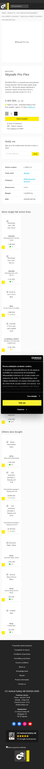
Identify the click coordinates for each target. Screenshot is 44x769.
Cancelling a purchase (22, 658)
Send (35, 154)
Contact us (22, 684)
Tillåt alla (22, 403)
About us (22, 667)
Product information (22, 680)
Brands (22, 675)
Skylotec (9, 71)
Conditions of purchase (22, 654)
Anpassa (20, 409)
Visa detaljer (32, 396)
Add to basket (22, 119)
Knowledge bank (22, 671)
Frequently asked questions (22, 645)
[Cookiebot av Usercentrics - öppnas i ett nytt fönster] (31, 358)
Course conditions (22, 663)
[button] (6, 114)
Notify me (31, 107)
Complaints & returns (22, 650)
